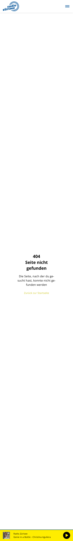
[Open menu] (67, 6)
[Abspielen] (66, 535)
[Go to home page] (11, 6)
